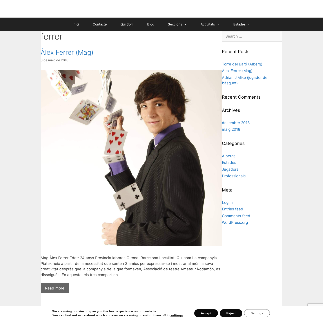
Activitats (208, 24)
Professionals (234, 176)
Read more (54, 288)
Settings (257, 313)
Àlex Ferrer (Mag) (67, 52)
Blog (150, 24)
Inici (76, 24)
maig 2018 (231, 129)
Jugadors (230, 169)
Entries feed (232, 209)
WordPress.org (235, 222)
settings (177, 315)
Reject (231, 313)
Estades (239, 24)
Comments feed (236, 216)
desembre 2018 (236, 123)
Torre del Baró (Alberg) (242, 64)
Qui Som (127, 24)
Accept (206, 313)
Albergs (229, 156)
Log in (227, 202)
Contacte (100, 24)
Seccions (175, 24)
